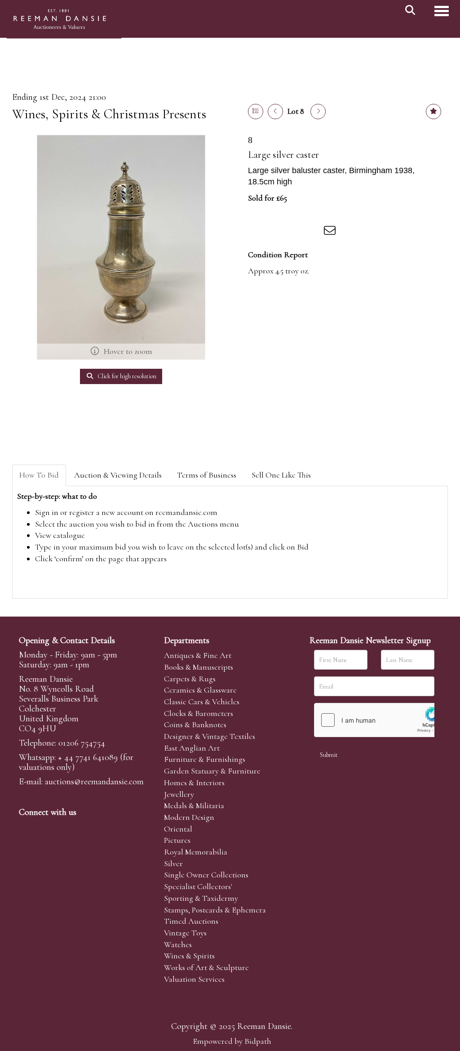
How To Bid (39, 475)
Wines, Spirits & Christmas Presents (109, 114)
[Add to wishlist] (433, 111)
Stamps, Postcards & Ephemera (215, 910)
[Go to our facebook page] (27, 827)
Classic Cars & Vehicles (201, 702)
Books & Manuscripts (198, 667)
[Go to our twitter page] (46, 827)
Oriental (178, 829)
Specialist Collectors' (198, 886)
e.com (94, 781)
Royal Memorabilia (195, 852)
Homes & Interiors (194, 782)
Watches (178, 944)
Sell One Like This (281, 475)
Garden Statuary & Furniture (212, 771)
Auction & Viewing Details (118, 475)
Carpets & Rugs (190, 679)
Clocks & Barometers (198, 713)
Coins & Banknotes (195, 724)
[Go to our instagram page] (312, 232)
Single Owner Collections (206, 875)
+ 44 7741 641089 (88, 757)
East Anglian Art (192, 748)
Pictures (177, 840)
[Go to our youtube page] (83, 827)
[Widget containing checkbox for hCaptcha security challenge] (382, 720)
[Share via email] (331, 232)
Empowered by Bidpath (232, 1041)
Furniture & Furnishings (204, 759)
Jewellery (179, 794)
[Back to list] (255, 111)
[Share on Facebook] (256, 232)
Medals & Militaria (194, 805)
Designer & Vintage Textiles (209, 736)
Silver (173, 863)
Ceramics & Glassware (200, 690)
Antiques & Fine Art (197, 655)
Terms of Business (206, 475)
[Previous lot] (275, 111)
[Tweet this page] (275, 232)
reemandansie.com (186, 512)
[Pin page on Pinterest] (293, 232)
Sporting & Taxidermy (201, 898)
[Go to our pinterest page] (64, 827)
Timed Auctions (191, 921)
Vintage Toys (185, 933)
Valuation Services (194, 979)
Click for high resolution (126, 376)
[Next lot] (318, 111)
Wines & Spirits (189, 956)
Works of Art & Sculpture (206, 967)
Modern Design (189, 817)
